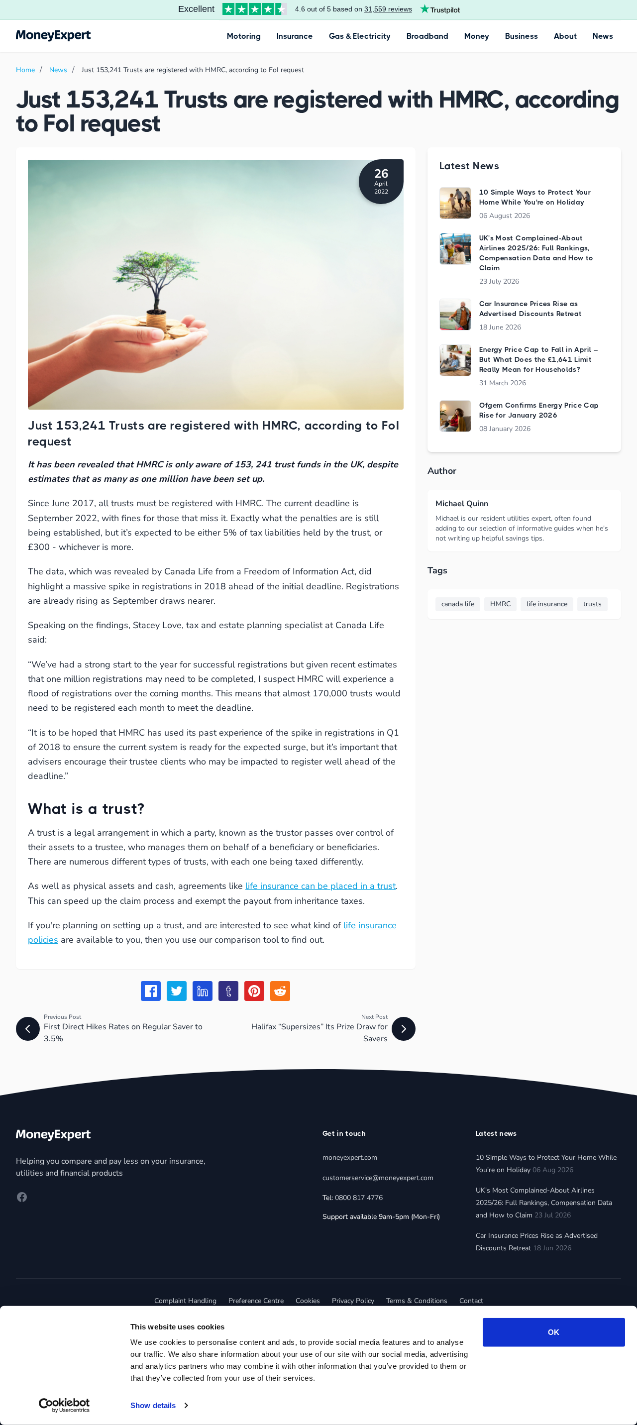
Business (521, 36)
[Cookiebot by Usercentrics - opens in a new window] (64, 1405)
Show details (153, 1405)
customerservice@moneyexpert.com (377, 1178)
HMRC (500, 604)
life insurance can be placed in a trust (320, 886)
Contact (471, 1301)
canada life (457, 604)
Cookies (308, 1301)
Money (476, 36)
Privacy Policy (353, 1301)
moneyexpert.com (349, 1157)
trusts (592, 604)
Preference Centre (256, 1301)
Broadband (427, 36)
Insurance (295, 36)
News (603, 36)
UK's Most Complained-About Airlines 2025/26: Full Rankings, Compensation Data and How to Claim (544, 1203)
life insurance (547, 604)
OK (553, 1332)
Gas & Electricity (360, 36)
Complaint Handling (185, 1301)
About (565, 36)
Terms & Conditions (416, 1301)
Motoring (244, 36)
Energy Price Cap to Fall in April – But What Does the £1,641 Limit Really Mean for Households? (538, 359)
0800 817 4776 (359, 1198)
